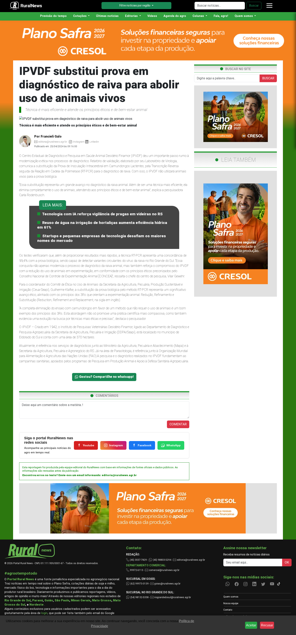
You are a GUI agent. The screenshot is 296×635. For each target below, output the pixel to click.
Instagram (116, 445)
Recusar (267, 625)
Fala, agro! (221, 16)
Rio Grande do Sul (17, 600)
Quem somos (230, 596)
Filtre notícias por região (135, 5)
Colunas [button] (199, 16)
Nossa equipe (230, 603)
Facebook (144, 445)
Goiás (49, 600)
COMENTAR (178, 424)
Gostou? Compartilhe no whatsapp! (106, 377)
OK (287, 562)
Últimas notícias (107, 16)
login (44, 613)
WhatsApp (173, 445)
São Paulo (62, 600)
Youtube (88, 445)
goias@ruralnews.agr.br (167, 583)
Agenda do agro (175, 16)
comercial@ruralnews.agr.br (164, 570)
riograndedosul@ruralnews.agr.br (172, 597)
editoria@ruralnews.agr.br (119, 475)
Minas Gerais (80, 600)
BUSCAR (268, 78)
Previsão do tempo (53, 16)
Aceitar (251, 625)
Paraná (37, 600)
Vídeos (152, 16)
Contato (227, 609)
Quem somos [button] (244, 16)
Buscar (254, 5)
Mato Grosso (101, 600)
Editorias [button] (132, 16)
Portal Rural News (20, 579)
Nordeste (36, 604)
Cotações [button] (80, 16)
